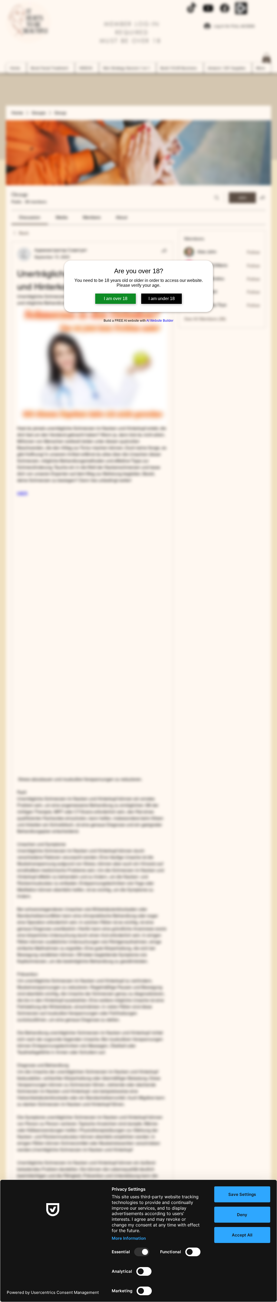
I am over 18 (115, 298)
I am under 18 (162, 298)
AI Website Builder (159, 321)
